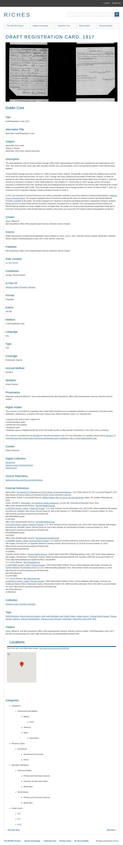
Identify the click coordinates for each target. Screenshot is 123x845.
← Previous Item (13, 830)
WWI (94, 619)
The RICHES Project (15, 26)
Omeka (116, 841)
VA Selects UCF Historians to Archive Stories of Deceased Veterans (44, 492)
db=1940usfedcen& (32, 562)
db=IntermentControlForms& (47, 538)
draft (43, 616)
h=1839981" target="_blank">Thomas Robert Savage (27, 541)
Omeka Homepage (40, 26)
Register (116, 3)
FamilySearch (11, 468)
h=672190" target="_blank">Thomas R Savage (25, 525)
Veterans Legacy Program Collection (20, 287)
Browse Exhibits (105, 26)
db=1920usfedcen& (32, 579)
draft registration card (54, 616)
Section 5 (110, 436)
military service (83, 616)
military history (70, 616)
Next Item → (112, 830)
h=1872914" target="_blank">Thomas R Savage (25, 508)
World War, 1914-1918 (82, 619)
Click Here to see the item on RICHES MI (54, 648)
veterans (16, 619)
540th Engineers (12, 616)
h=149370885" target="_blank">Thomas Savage (25, 565)
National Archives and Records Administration (24, 480)
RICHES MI (10, 463)
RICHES (17, 15)
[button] (22, 664)
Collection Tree (63, 26)
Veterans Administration (30, 619)
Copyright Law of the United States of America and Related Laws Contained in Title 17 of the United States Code (51, 438)
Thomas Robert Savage (37, 554)
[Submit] (117, 14)
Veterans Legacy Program (51, 619)
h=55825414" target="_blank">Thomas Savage (25, 581)
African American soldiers (30, 616)
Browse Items (84, 26)
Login (107, 3)
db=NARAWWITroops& (45, 506)
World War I (67, 619)
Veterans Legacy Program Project (19, 465)
